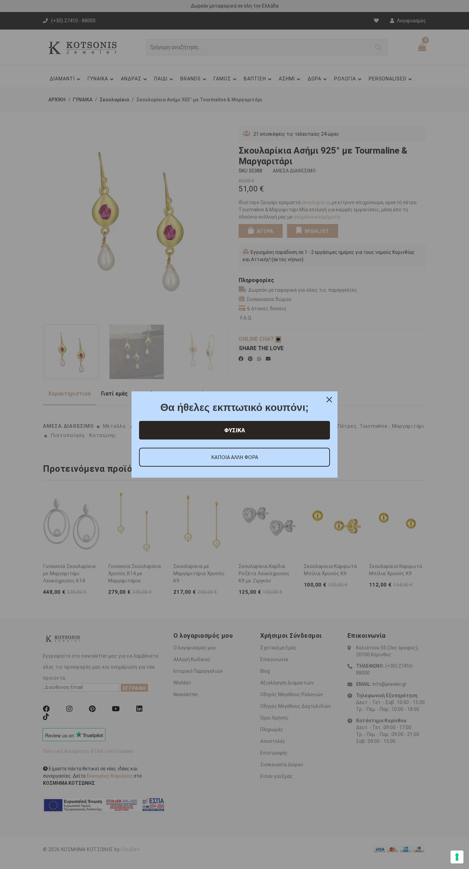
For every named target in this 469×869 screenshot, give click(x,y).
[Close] (329, 399)
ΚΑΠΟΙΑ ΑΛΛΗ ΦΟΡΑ (234, 457)
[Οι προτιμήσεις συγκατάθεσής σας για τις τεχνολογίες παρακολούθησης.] (457, 857)
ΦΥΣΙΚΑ (234, 430)
